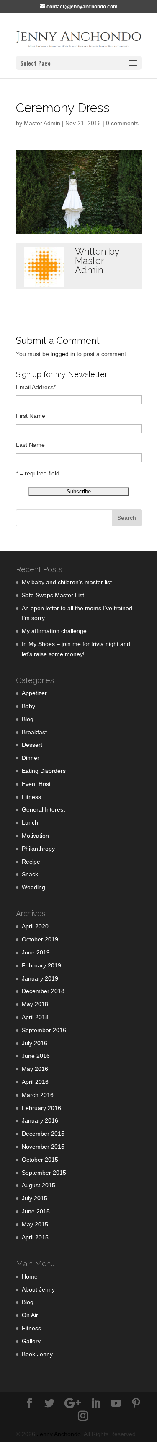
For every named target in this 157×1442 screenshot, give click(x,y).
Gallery (31, 1341)
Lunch (30, 822)
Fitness (31, 796)
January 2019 (40, 978)
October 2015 (40, 1159)
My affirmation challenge (54, 630)
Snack (30, 874)
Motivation (35, 835)
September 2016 (44, 1030)
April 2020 (35, 926)
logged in (63, 354)
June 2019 (36, 952)
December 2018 (43, 991)
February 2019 (41, 965)
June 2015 (36, 1211)
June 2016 (36, 1055)
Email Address (36, 387)
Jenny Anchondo (59, 1434)
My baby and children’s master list (67, 582)
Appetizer (34, 693)
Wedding (33, 887)
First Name (30, 415)
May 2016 (35, 1068)
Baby (28, 706)
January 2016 (40, 1120)
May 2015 (35, 1224)
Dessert (32, 744)
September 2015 (44, 1172)
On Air (30, 1315)
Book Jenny (37, 1354)
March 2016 (38, 1094)
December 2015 (43, 1133)
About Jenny (38, 1289)
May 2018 (35, 1004)
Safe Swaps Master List (53, 595)
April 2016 (35, 1081)
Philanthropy (38, 848)
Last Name (30, 444)
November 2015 (43, 1146)
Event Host (36, 783)
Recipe (31, 861)
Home (30, 1276)
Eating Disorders (44, 770)
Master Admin (42, 123)
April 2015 (35, 1237)
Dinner (30, 757)
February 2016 (41, 1108)
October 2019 (40, 939)
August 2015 (38, 1185)
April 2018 (35, 1017)
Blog (27, 719)
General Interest (43, 809)
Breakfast (34, 732)
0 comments (122, 123)
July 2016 (34, 1043)
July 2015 (34, 1198)
